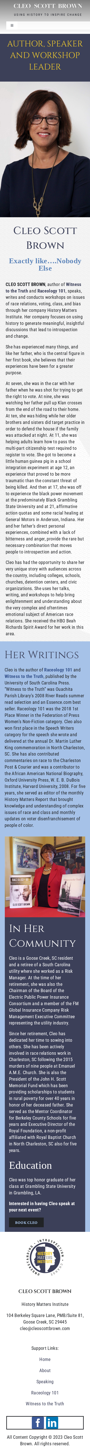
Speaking (45, 1381)
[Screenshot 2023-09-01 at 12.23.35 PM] (45, 1240)
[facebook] (38, 1423)
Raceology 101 (51, 291)
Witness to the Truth (45, 1403)
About (45, 1370)
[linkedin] (52, 1423)
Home (44, 1359)
